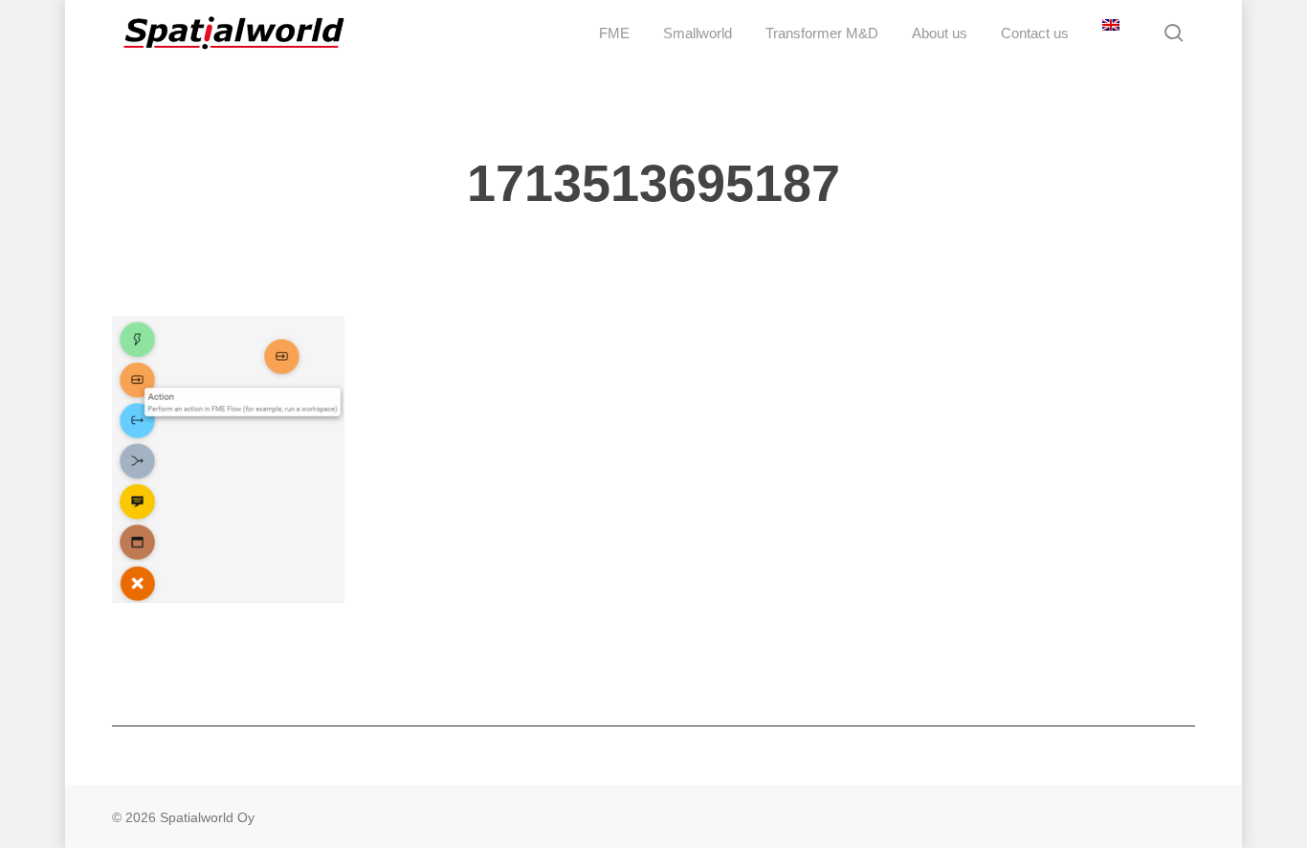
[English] (1108, 33)
